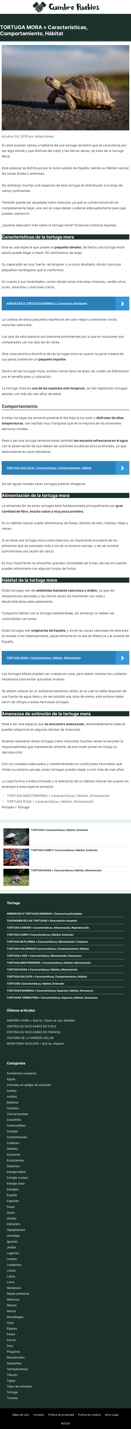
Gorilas (11, 1218)
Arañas (12, 1090)
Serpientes (14, 1363)
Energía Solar (16, 1183)
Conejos (12, 1131)
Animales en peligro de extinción (29, 1085)
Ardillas (12, 1096)
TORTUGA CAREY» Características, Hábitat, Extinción (64, 850)
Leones (12, 1259)
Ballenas (12, 1102)
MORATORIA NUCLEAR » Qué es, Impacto (35, 1043)
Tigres (11, 1380)
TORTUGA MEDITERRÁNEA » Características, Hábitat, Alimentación (58, 796)
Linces (11, 1270)
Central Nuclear (17, 1114)
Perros (11, 1340)
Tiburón (12, 1375)
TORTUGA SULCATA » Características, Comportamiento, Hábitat (47, 976)
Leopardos (14, 1264)
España (12, 1195)
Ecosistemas (15, 1160)
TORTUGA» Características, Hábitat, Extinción (59, 830)
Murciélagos (15, 1317)
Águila (11, 1079)
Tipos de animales (19, 1386)
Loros (10, 1282)
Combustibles (16, 1125)
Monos (11, 1311)
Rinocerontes (16, 1357)
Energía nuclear (17, 1177)
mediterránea (62, 613)
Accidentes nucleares (21, 1073)
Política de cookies (89, 1414)
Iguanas (12, 1241)
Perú (10, 1346)
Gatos (11, 1212)
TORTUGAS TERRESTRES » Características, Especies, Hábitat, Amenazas (52, 997)
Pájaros (12, 1328)
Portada (8, 807)
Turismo (12, 1398)
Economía (13, 1154)
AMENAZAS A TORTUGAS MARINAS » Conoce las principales (44, 913)
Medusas (13, 1299)
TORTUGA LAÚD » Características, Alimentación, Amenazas (44, 955)
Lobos (11, 1276)
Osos (10, 1322)
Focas (11, 1206)
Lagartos (13, 1253)
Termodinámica (17, 1369)
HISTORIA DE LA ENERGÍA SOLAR (30, 1038)
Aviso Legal (112, 1414)
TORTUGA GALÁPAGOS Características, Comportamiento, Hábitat (48, 948)
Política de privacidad (61, 1414)
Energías (13, 1189)
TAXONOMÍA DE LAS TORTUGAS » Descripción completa (42, 920)
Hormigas (13, 1235)
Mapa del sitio (20, 1414)
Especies (13, 1201)
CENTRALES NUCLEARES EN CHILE (31, 1026)
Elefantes (13, 1166)
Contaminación (17, 1137)
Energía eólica (16, 1172)
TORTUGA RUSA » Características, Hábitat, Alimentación (50, 802)
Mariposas (14, 1288)
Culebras (13, 1143)
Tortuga (23, 807)
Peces (11, 1334)
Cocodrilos (14, 1119)
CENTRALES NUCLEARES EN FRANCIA (33, 1032)
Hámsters (13, 1224)
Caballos (13, 1108)
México (12, 1305)
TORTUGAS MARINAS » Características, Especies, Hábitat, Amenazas (50, 990)
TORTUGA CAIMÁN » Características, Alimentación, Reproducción (48, 927)
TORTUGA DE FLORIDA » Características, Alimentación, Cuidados (47, 941)
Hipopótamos (16, 1230)
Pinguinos (13, 1351)
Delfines (12, 1148)
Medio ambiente (18, 1293)
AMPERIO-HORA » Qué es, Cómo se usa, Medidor (41, 1020)
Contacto (38, 1414)
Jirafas (11, 1247)
